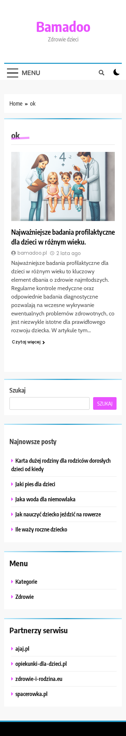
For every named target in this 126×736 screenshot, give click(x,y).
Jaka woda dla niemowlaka (45, 499)
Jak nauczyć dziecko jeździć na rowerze (58, 514)
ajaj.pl (22, 648)
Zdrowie (24, 596)
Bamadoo (63, 26)
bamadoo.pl (32, 252)
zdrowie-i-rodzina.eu (38, 678)
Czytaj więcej (26, 342)
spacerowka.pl (31, 693)
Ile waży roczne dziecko (41, 529)
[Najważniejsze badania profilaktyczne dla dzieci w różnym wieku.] (63, 186)
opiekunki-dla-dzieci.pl (41, 663)
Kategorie (26, 581)
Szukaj (17, 390)
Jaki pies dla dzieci (35, 484)
